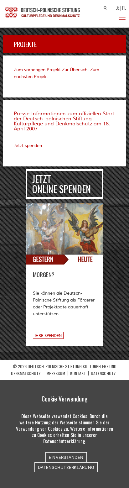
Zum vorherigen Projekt (37, 70)
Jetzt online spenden (61, 184)
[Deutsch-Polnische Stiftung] (42, 12)
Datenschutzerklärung (66, 467)
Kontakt (78, 373)
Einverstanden (66, 457)
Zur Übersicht (75, 70)
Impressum (55, 373)
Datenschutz (103, 373)
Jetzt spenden (28, 146)
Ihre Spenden (48, 335)
